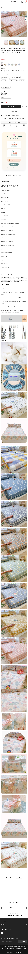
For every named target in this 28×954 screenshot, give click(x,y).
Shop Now (14, 164)
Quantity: (3, 97)
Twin (13, 70)
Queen (9, 70)
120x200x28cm (22, 80)
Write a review (14, 908)
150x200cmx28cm (5, 84)
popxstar (11, 56)
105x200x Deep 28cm (5, 77)
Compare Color (23, 35)
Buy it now (14, 111)
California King (4, 80)
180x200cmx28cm (19, 70)
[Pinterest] (2, 933)
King (5, 70)
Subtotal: (2, 102)
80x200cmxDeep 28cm (6, 87)
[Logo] (14, 1)
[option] (14, 24)
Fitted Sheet (3, 93)
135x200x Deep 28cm (16, 77)
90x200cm (19, 74)
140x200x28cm (12, 74)
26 (3, 115)
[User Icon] (22, 2)
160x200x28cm (4, 74)
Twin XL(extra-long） (13, 80)
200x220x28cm (13, 84)
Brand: (2, 56)
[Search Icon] (5, 2)
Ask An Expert (19, 175)
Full (2, 70)
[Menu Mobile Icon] (1, 2)
